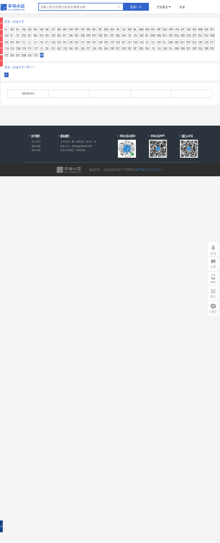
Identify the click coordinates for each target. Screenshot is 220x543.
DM (177, 48)
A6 (47, 29)
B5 (53, 35)
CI (147, 42)
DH (147, 48)
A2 (24, 29)
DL (171, 48)
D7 (88, 48)
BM (153, 35)
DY (36, 55)
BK (141, 35)
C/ (35, 42)
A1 (18, 29)
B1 (30, 35)
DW (24, 55)
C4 (65, 42)
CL (164, 42)
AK (129, 29)
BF (112, 35)
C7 (83, 42)
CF (129, 42)
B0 (24, 35)
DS (212, 48)
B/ (18, 35)
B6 (59, 35)
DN (182, 48)
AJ (123, 29)
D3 (65, 48)
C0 (41, 42)
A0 (12, 29)
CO (182, 42)
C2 (53, 42)
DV (18, 55)
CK (159, 42)
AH (112, 29)
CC (112, 42)
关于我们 (36, 141)
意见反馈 (36, 150)
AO (153, 29)
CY (30, 48)
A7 (53, 29)
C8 (88, 42)
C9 (94, 42)
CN (176, 42)
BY (12, 42)
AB (76, 29)
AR (171, 29)
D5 (76, 48)
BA (83, 35)
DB (112, 48)
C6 (76, 42)
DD (124, 48)
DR (206, 48)
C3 (59, 42)
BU (200, 35)
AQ (165, 29)
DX (30, 55)
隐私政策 (36, 146)
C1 (47, 42)
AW (201, 29)
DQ (201, 48)
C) (24, 42)
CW (18, 48)
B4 (47, 35)
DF (135, 48)
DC (118, 48)
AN (147, 29)
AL (135, 29)
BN (159, 35)
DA (106, 48)
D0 (47, 48)
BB (88, 35)
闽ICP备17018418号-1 (149, 169)
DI (153, 48)
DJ (159, 48)
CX (24, 48)
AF (100, 29)
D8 (94, 48)
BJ (135, 35)
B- (12, 35)
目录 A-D (18, 21)
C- (30, 42)
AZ (6, 35)
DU (12, 55)
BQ (177, 35)
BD (100, 35)
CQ (194, 42)
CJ (153, 42)
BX (6, 42)
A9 (65, 29)
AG (106, 29)
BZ (18, 42)
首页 (7, 21)
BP (171, 35)
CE (123, 42)
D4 (71, 48)
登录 (182, 6)
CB (106, 42)
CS (206, 42)
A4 (35, 29)
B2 (35, 35)
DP (194, 48)
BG (118, 35)
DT (6, 55)
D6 (83, 48)
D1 (53, 48)
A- (6, 29)
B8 (71, 35)
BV (206, 35)
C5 (71, 42)
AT (182, 29)
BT (194, 35)
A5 (41, 29)
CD (118, 42)
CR (200, 42)
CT (212, 42)
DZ (41, 55)
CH (141, 42)
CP (188, 42)
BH (124, 35)
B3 (41, 35)
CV (12, 48)
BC (94, 35)
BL (147, 35)
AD (88, 29)
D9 (100, 48)
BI (130, 35)
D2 (59, 48)
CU (6, 48)
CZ (36, 48)
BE (106, 35)
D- (42, 48)
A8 (59, 29)
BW (212, 35)
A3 (30, 29)
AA (71, 29)
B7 (65, 35)
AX (206, 29)
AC (83, 29)
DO (189, 48)
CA (100, 42)
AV (194, 29)
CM (171, 42)
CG (136, 42)
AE (94, 29)
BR (182, 35)
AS (177, 29)
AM (141, 29)
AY (212, 29)
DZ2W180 (28, 93)
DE (129, 48)
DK (165, 48)
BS (189, 35)
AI (118, 29)
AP (159, 29)
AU (189, 29)
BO (165, 35)
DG (141, 48)
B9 (76, 35)
